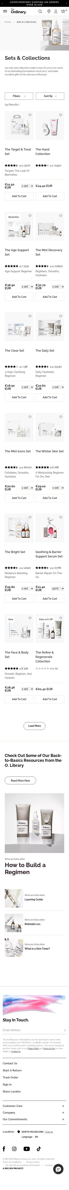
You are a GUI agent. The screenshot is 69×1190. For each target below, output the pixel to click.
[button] (58, 1169)
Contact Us (16, 1051)
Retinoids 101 (32, 924)
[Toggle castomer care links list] (63, 1106)
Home (7, 22)
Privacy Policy (33, 1048)
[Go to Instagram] (14, 1149)
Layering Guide (34, 899)
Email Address (11, 1030)
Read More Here (20, 780)
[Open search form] (40, 11)
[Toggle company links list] (63, 1112)
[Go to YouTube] (27, 1149)
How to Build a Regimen (25, 868)
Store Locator (12, 1091)
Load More (34, 725)
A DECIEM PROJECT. (13, 1168)
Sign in (7, 1084)
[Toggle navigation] (5, 11)
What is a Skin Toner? (37, 948)
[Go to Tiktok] (39, 1149)
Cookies (49, 1165)
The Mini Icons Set (18, 451)
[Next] (66, 3)
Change (49, 1132)
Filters (16, 96)
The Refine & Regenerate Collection (45, 657)
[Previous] (2, 3)
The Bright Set (15, 552)
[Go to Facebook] (4, 1149)
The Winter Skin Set (50, 451)
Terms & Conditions (12, 1162)
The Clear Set (14, 350)
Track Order (10, 1077)
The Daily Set (45, 350)
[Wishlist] (30, 113)
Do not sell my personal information (23, 1165)
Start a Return (12, 1070)
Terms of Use (49, 1048)
